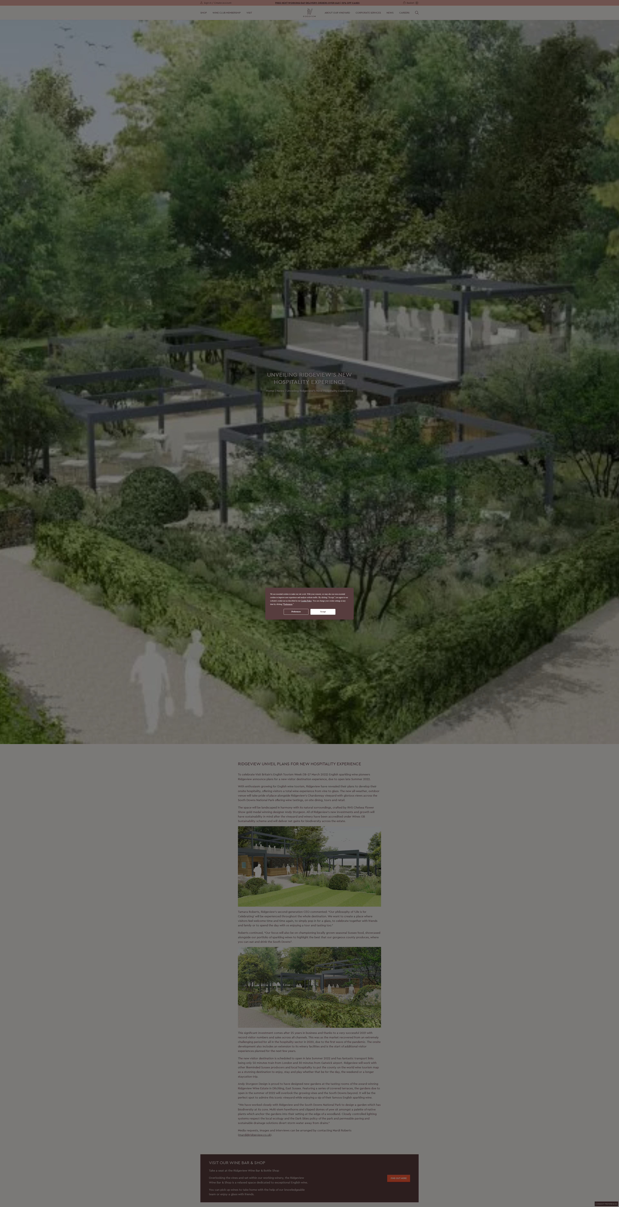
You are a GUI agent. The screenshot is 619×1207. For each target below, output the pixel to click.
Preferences (296, 612)
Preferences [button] (288, 604)
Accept (323, 612)
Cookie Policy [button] (306, 601)
